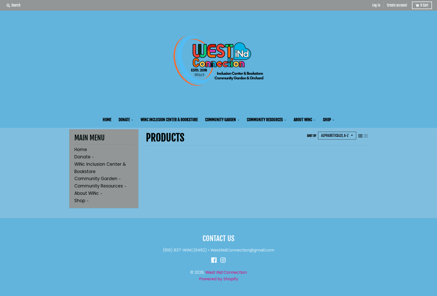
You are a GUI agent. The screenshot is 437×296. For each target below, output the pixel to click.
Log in (376, 5)
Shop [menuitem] (327, 119)
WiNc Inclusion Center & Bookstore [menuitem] (169, 119)
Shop (79, 201)
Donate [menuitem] (124, 119)
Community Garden (95, 179)
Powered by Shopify (218, 279)
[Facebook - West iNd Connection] (214, 260)
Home (80, 149)
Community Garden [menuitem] (220, 119)
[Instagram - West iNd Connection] (223, 260)
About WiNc (86, 193)
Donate (82, 157)
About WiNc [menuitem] (303, 119)
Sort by (311, 136)
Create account (397, 5)
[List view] (366, 135)
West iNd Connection (226, 272)
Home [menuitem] (107, 119)
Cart (424, 5)
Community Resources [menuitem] (265, 119)
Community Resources (98, 186)
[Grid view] (360, 135)
